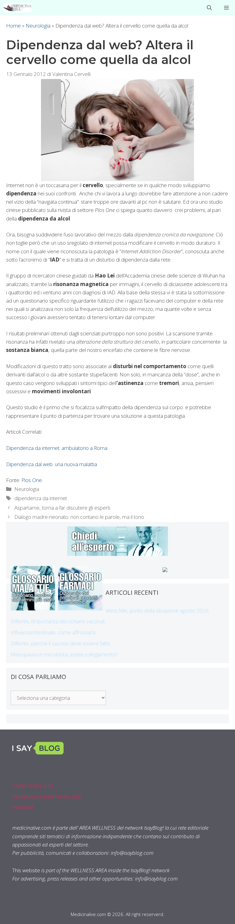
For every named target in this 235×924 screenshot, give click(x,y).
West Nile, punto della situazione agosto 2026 (157, 610)
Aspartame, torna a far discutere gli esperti (62, 507)
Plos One (31, 480)
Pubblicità (23, 807)
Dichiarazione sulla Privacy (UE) (47, 796)
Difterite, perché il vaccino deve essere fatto (60, 643)
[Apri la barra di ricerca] (209, 7)
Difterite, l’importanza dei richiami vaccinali (58, 621)
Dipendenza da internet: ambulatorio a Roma (56, 447)
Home (13, 25)
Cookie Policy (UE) (32, 785)
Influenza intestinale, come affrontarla (53, 632)
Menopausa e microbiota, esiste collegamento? (64, 654)
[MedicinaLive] (17, 7)
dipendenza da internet (40, 498)
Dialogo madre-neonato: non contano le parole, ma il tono (79, 516)
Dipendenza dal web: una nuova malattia (51, 464)
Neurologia (38, 25)
